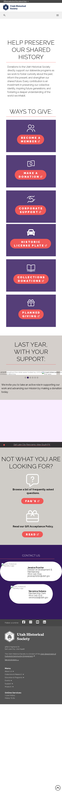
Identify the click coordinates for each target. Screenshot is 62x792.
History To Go (10, 698)
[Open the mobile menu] (58, 15)
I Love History (10, 695)
